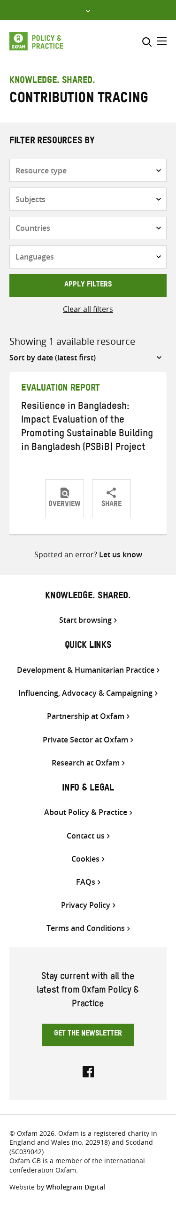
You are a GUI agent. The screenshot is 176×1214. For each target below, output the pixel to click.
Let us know (120, 554)
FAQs (85, 882)
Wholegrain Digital (75, 1186)
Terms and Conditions (85, 928)
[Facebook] (88, 1070)
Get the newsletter (88, 1034)
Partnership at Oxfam (85, 716)
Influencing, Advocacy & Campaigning (85, 693)
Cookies (85, 859)
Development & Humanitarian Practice (85, 670)
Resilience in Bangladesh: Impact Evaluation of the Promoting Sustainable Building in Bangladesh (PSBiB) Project (87, 428)
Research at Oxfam (86, 762)
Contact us (86, 835)
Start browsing (85, 620)
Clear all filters (88, 309)
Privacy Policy (85, 905)
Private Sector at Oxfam (85, 739)
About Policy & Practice (85, 812)
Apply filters (88, 285)
